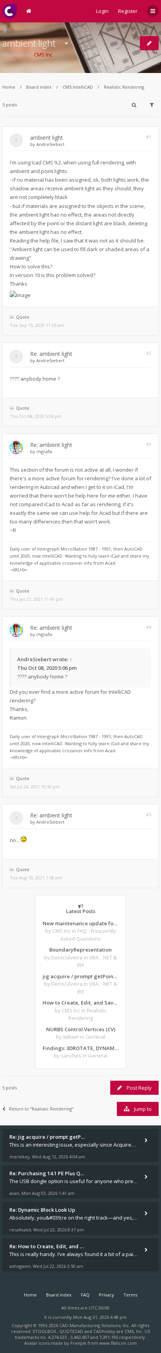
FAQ (85, 1295)
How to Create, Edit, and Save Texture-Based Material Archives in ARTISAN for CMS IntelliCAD (80, 1002)
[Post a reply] (149, 43)
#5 (148, 814)
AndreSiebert (50, 144)
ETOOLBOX (45, 1331)
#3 (148, 444)
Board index (39, 87)
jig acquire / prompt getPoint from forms (80, 976)
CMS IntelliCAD (78, 87)
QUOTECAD (71, 1331)
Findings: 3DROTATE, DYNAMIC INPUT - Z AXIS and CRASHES (80, 1048)
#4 (148, 627)
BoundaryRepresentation (80, 949)
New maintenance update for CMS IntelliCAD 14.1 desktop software (80, 923)
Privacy (106, 1295)
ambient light (28, 42)
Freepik (78, 1343)
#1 (148, 137)
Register (128, 11)
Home (8, 87)
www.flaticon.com (118, 1343)
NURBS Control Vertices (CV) (80, 1029)
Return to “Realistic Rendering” (41, 1109)
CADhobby (104, 1331)
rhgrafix (44, 451)
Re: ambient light (51, 353)
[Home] (9, 11)
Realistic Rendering (124, 87)
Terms (130, 1295)
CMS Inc (43, 54)
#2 (148, 353)
